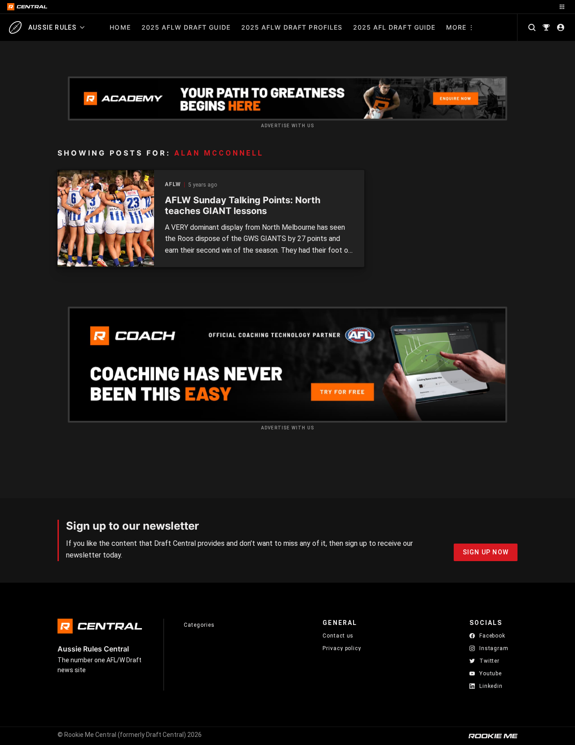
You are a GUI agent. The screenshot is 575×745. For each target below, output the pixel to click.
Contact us (338, 636)
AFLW (173, 184)
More (456, 27)
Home (120, 27)
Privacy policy (342, 648)
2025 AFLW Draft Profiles (291, 27)
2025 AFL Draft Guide (394, 27)
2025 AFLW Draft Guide (186, 27)
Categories (199, 625)
